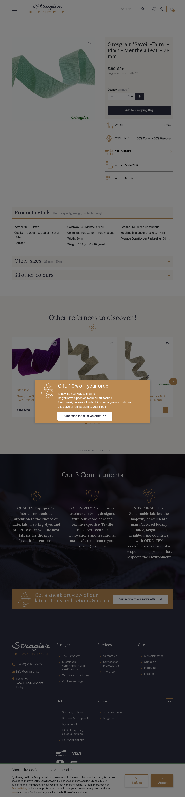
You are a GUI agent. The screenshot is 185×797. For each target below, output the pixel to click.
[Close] (147, 377)
